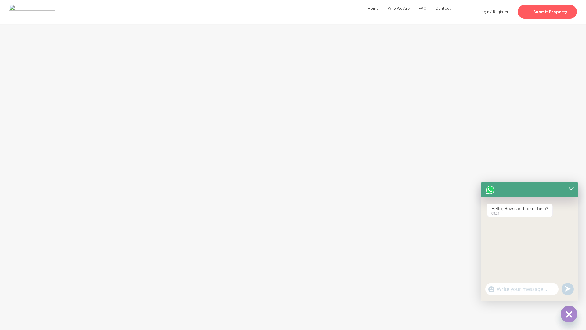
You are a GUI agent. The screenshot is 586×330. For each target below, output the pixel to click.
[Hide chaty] (569, 314)
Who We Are (399, 8)
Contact (443, 8)
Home (373, 8)
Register (500, 11)
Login (484, 11)
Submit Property (550, 11)
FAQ (422, 8)
